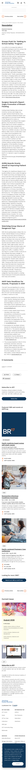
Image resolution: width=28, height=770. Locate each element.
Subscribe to (8, 665)
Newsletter (7, 25)
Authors (17, 712)
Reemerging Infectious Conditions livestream (10, 497)
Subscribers (18, 718)
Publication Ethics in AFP (20, 742)
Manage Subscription (7, 741)
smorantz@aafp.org (10, 308)
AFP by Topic (5, 718)
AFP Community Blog (7, 727)
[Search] (24, 2)
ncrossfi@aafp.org (11, 323)
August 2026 (9, 620)
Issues (3, 715)
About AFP (17, 738)
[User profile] (21, 2)
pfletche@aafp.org (11, 339)
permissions (5, 693)
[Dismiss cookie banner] (23, 746)
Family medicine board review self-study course (13, 444)
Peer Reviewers (18, 715)
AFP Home (4, 712)
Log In (3, 366)
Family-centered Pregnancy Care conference (14, 550)
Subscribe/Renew (6, 738)
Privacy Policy (15, 760)
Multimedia (4, 730)
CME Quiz (4, 724)
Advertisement (14, 7)
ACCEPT (18, 763)
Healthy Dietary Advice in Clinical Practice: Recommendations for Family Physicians (13, 628)
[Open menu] (2, 2)
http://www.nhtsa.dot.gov (13, 97)
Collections (4, 721)
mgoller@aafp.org (16, 354)
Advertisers (17, 721)
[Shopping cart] (18, 2)
